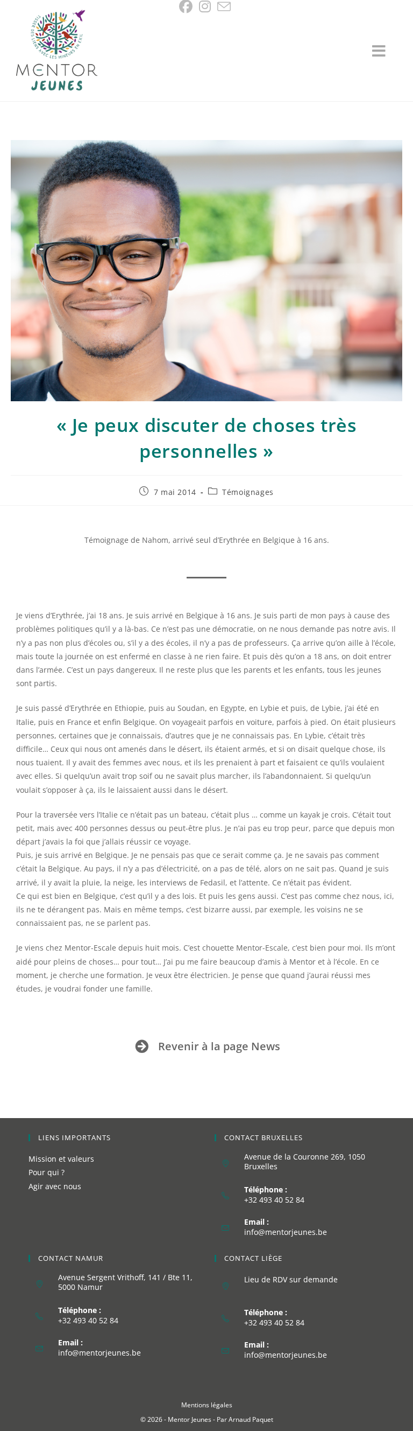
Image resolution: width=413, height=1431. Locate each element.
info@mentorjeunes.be (285, 1232)
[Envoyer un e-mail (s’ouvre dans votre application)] (224, 6)
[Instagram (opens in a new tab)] (205, 6)
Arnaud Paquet (251, 1419)
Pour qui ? (47, 1172)
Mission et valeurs (61, 1159)
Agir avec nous (55, 1186)
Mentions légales (206, 1404)
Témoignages (248, 492)
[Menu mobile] (384, 53)
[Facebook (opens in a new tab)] (187, 6)
